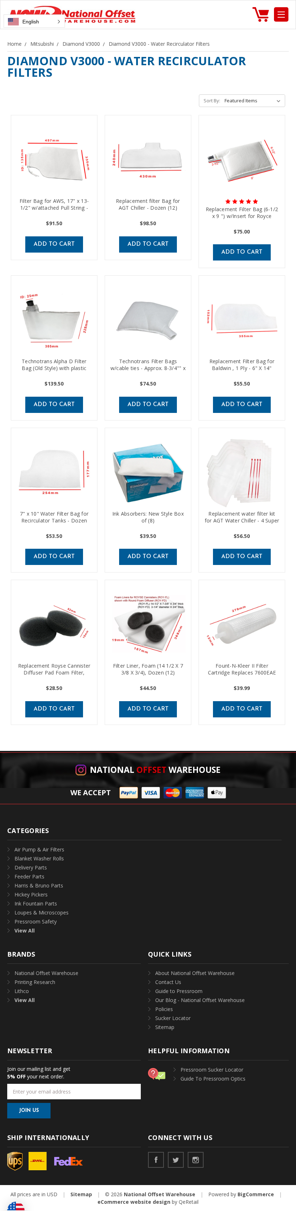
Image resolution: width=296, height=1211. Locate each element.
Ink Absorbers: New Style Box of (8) (148, 517)
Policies (164, 1009)
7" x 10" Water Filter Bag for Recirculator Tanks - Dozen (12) (54, 520)
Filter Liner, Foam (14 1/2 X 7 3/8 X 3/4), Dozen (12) (148, 669)
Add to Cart (54, 244)
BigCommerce (256, 1194)
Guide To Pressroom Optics (212, 1078)
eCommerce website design (133, 1201)
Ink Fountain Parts (35, 903)
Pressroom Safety (35, 921)
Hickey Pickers (31, 894)
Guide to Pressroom (179, 991)
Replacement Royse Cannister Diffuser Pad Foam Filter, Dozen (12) (54, 672)
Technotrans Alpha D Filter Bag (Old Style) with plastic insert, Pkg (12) (54, 368)
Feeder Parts (29, 876)
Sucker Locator (173, 1018)
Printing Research (34, 982)
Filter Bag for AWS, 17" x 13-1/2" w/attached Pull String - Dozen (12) (54, 207)
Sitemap (164, 1027)
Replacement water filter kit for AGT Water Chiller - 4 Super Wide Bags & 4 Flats (242, 520)
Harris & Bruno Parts (38, 885)
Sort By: (212, 100)
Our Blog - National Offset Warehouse (200, 1000)
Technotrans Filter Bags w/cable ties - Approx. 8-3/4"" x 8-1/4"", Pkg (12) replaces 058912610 (148, 371)
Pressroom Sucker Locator (211, 1069)
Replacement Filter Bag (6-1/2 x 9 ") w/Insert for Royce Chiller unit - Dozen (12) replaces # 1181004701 (242, 219)
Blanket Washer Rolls (39, 858)
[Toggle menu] (281, 14)
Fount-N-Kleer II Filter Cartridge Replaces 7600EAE (242, 669)
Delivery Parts (30, 867)
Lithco (21, 991)
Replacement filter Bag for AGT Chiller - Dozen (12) (148, 204)
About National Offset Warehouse (195, 973)
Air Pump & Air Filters (39, 849)
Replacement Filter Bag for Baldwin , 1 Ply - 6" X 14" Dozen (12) (242, 368)
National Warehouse (155, 769)
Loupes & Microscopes (41, 912)
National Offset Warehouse (46, 973)
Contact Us (168, 982)
